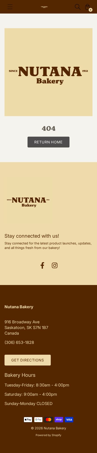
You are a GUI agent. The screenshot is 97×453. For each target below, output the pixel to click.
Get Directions (27, 360)
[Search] (78, 7)
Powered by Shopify (48, 435)
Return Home (48, 142)
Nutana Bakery (55, 428)
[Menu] (10, 7)
